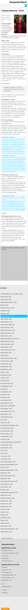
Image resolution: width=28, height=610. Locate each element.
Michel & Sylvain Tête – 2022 (8, 475)
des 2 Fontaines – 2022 (6, 391)
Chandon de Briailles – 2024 (7, 577)
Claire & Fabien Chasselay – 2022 (9, 358)
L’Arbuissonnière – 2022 (6, 436)
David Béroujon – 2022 (6, 366)
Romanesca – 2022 (5, 509)
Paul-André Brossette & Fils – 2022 (9, 492)
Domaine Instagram (6, 30)
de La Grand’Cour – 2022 (7, 383)
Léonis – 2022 (4, 450)
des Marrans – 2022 (5, 394)
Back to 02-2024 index (7, 538)
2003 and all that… (5, 558)
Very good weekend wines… (8, 560)
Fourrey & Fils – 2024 (6, 569)
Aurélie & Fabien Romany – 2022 (9, 302)
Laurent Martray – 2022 (6, 447)
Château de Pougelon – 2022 (7, 333)
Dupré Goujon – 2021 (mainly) (8, 405)
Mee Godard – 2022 (5, 472)
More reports (5, 36)
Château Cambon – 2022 (6, 321)
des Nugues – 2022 (5, 397)
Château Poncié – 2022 (6, 352)
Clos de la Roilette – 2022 (7, 361)
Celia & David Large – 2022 (7, 307)
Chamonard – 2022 (5, 310)
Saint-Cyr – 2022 (5, 512)
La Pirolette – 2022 (5, 439)
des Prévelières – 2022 (6, 400)
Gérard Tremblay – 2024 (7, 572)
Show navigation (2, 2)
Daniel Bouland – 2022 (6, 363)
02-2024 (3, 288)
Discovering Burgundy (6, 586)
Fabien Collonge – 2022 (6, 408)
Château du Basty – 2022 (6, 347)
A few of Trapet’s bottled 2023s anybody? (10, 553)
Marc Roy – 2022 (5, 467)
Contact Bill (4, 590)
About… (3, 583)
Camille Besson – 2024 (6, 580)
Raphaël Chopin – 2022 (6, 500)
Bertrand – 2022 (4, 305)
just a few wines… (5, 555)
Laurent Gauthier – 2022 (6, 444)
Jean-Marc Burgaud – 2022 (7, 430)
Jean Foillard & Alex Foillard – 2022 (9, 425)
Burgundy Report (18, 2)
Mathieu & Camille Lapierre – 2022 (9, 470)
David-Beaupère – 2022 (6, 369)
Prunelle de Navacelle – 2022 (7, 498)
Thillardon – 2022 (5, 523)
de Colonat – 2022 (5, 380)
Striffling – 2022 (4, 514)
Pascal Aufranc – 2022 (6, 486)
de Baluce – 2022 (5, 372)
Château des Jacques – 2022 (7, 341)
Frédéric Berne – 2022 (6, 414)
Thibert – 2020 (4, 520)
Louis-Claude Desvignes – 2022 (8, 461)
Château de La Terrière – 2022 (8, 330)
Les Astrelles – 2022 (5, 456)
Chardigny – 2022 (5, 313)
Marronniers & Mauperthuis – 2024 (9, 575)
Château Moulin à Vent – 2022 (8, 349)
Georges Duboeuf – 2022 (6, 417)
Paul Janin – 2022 (5, 489)
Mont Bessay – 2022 (5, 478)
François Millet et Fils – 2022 (8, 411)
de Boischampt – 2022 (6, 375)
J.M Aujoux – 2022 (5, 422)
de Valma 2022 (4, 389)
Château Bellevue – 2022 (13, 11)
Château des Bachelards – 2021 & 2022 (10, 338)
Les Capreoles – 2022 (6, 458)
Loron (16, 37)
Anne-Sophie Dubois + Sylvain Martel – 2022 (11, 293)
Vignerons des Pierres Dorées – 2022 (9, 528)
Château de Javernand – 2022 (7, 324)
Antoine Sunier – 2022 (6, 299)
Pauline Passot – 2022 (6, 495)
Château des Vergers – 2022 (7, 344)
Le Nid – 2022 (4, 453)
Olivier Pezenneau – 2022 (7, 484)
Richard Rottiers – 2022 (6, 503)
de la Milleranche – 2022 (6, 386)
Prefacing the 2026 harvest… (8, 550)
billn (7, 12)
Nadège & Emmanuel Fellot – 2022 (9, 481)
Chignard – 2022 (4, 355)
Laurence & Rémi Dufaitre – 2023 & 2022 (11, 442)
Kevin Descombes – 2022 (7, 433)
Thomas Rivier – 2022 (6, 526)
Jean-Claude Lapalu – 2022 (7, 428)
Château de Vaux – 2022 (6, 335)
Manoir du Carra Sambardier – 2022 (9, 464)
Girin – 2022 (4, 419)
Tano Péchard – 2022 (6, 517)
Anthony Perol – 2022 (6, 296)
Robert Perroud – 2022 (6, 506)
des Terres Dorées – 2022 (7, 403)
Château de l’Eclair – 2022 (7, 327)
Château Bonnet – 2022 (6, 319)
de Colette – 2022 (5, 377)
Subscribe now (5, 592)
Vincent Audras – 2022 (6, 531)
